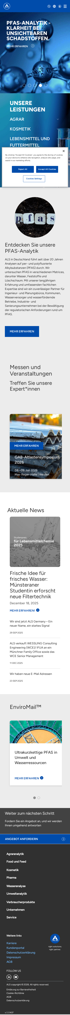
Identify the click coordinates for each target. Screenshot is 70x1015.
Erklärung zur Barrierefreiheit (21, 989)
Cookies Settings (34, 178)
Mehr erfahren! (22, 610)
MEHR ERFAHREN (17, 46)
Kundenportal (15, 948)
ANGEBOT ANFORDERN (21, 839)
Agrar (17, 119)
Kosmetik (20, 129)
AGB (9, 962)
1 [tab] (34, 798)
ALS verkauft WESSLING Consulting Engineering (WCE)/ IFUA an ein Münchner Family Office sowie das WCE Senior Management (33, 650)
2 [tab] (38, 798)
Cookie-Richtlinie (15, 993)
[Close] (63, 150)
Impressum (14, 957)
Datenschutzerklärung (21, 952)
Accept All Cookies (47, 169)
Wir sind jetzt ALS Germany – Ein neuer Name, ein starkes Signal (31, 623)
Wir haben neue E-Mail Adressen (31, 674)
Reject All (22, 169)
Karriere (12, 943)
